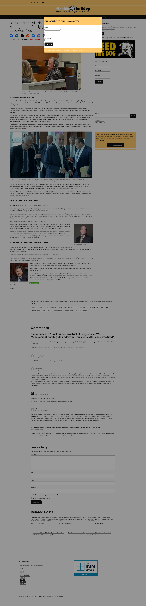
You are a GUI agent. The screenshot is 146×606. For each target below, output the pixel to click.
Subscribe (48, 44)
